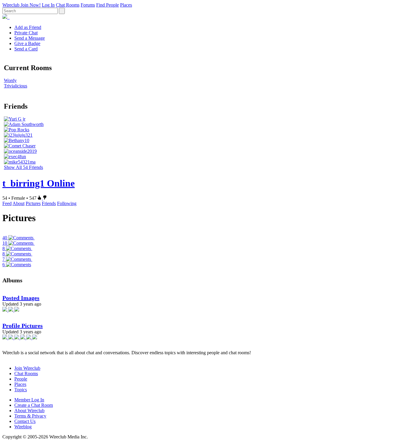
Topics (20, 389)
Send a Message (29, 38)
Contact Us (25, 421)
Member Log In (29, 399)
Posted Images (20, 298)
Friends (49, 203)
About (18, 203)
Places (126, 4)
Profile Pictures (22, 325)
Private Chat (26, 32)
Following (66, 203)
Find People (107, 4)
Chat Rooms (67, 4)
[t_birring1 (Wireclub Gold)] (9, 17)
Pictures (33, 203)
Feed (7, 203)
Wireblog (23, 426)
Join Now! (31, 4)
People (20, 378)
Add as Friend (27, 27)
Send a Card (26, 48)
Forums (88, 4)
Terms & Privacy (30, 415)
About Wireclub (29, 410)
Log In (48, 4)
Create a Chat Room (33, 405)
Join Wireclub (27, 368)
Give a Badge (27, 43)
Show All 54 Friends (23, 167)
